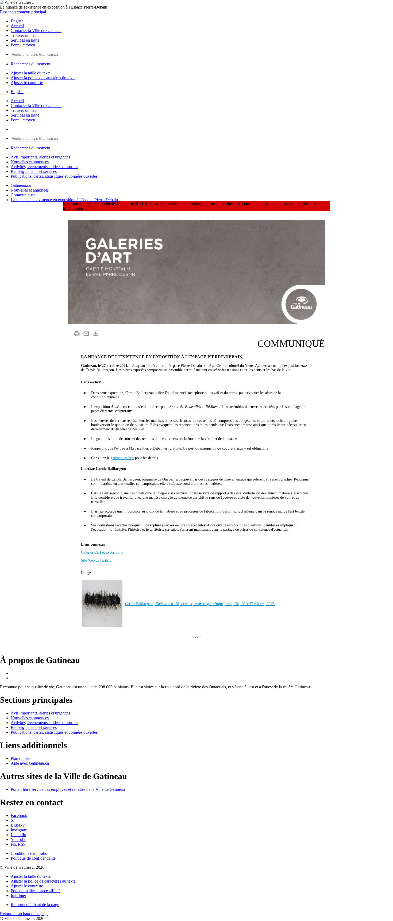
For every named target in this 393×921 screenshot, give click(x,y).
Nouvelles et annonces (30, 162)
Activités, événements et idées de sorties (44, 166)
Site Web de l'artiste (96, 560)
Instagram (19, 830)
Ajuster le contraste (27, 82)
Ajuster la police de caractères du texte (43, 78)
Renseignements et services (34, 171)
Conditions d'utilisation (30, 853)
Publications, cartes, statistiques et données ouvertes (54, 176)
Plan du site (20, 758)
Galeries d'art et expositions (102, 552)
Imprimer (18, 895)
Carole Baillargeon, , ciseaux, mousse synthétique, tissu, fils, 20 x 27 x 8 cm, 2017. (200, 604)
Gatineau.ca (21, 185)
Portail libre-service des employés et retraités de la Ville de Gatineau (68, 789)
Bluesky (18, 825)
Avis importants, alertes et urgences (40, 157)
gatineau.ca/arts (122, 458)
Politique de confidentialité (33, 858)
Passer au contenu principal (23, 12)
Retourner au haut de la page (35, 904)
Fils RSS (18, 844)
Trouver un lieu (24, 35)
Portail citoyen (23, 45)
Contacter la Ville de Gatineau (36, 30)
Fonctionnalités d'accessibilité (35, 890)
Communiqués (23, 195)
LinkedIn (18, 834)
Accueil (17, 25)
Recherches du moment (30, 64)
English (17, 21)
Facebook (19, 815)
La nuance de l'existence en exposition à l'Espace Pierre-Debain (64, 199)
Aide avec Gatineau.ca (30, 763)
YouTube (18, 839)
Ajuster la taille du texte (31, 73)
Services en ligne (25, 40)
